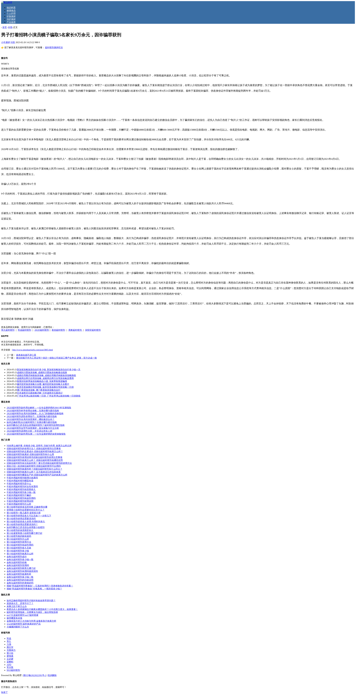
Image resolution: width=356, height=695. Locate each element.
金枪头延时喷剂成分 (17, 556)
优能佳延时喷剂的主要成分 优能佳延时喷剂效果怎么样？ (35, 451)
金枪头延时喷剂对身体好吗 (20, 583)
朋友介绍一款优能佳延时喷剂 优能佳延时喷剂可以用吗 (34, 466)
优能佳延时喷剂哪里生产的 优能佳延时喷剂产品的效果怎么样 (37, 475)
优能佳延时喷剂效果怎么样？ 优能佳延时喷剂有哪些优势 (35, 460)
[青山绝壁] (6, 2)
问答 (10, 27)
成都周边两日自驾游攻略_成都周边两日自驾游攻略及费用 (45, 378)
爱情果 (10, 656)
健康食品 (11, 10)
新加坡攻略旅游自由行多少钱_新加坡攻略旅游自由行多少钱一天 (48, 369)
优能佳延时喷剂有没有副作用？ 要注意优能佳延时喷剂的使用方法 (39, 463)
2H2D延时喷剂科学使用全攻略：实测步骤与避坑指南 (33, 410)
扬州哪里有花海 (14, 618)
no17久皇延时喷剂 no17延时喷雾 (22, 615)
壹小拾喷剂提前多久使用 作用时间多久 (26, 521)
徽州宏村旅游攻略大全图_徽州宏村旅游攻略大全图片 (43, 384)
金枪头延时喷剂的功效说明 (20, 580)
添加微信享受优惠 (10, 68)
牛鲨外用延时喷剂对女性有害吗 (22, 486)
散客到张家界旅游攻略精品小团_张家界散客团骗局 (42, 381)
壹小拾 (10, 653)
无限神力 (11, 650)
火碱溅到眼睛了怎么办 (18, 627)
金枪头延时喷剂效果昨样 (19, 574)
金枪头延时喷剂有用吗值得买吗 (22, 571)
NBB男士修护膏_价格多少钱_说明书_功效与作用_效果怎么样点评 (39, 445)
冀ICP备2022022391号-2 (34, 675)
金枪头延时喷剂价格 (17, 562)
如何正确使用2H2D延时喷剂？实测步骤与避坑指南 (32, 422)
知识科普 (11, 7)
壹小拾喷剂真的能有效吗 (19, 536)
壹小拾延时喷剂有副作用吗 (20, 545)
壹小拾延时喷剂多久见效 (19, 548)
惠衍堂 (10, 647)
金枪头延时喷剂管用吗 (18, 565)
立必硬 (10, 659)
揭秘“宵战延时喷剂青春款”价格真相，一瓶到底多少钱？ (34, 589)
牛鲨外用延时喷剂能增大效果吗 (22, 478)
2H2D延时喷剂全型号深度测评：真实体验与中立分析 (33, 428)
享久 (9, 641)
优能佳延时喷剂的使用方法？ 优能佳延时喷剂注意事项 (34, 448)
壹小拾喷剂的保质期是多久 (20, 530)
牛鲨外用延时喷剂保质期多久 (21, 489)
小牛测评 (5, 42)
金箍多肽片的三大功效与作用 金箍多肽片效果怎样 (31, 621)
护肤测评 (11, 16)
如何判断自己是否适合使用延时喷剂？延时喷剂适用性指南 (36, 425)
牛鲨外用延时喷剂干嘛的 (19, 495)
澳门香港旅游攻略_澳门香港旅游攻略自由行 (38, 390)
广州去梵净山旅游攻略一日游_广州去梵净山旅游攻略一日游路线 (48, 396)
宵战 (9, 638)
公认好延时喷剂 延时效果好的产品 (24, 624)
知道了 (4, 692)
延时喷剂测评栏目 (54, 47)
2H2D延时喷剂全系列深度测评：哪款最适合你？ (31, 419)
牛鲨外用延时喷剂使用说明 (20, 501)
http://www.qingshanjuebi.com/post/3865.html (32, 350)
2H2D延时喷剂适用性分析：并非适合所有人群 (29, 431)
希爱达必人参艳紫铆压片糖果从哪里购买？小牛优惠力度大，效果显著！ (42, 609)
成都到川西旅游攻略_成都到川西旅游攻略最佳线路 (42, 372)
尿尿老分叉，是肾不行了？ (20, 603)
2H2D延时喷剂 (41, 330)
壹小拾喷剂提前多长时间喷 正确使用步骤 (27, 507)
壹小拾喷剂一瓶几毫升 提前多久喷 (24, 513)
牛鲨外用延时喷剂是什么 (19, 483)
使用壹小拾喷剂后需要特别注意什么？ (25, 510)
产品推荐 (11, 22)
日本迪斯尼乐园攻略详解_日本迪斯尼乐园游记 (40, 393)
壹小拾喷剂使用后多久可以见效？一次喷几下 (29, 516)
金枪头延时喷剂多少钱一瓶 (20, 559)
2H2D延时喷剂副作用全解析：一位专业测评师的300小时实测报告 (39, 407)
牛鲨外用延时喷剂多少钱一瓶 (21, 492)
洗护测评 (11, 19)
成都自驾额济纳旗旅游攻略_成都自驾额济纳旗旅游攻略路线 (46, 375)
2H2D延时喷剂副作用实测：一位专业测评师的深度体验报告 (36, 434)
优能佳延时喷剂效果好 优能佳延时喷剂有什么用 (30, 454)
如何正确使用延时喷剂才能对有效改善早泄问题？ (31, 600)
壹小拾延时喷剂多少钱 (18, 551)
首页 (4, 27)
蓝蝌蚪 (10, 662)
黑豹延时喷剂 (75, 330)
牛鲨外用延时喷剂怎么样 (19, 504)
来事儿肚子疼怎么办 (17, 606)
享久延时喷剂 (7, 330)
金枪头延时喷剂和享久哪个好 (21, 568)
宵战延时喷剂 (24, 330)
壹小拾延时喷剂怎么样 (18, 539)
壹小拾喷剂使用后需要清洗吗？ (22, 524)
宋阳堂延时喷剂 (93, 330)
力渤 (9, 644)
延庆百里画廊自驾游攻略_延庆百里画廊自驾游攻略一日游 (45, 387)
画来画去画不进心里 (26, 355)
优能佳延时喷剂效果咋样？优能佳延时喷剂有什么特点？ (34, 469)
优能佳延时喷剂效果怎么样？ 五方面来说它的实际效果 (34, 472)
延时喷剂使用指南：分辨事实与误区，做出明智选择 (32, 612)
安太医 (10, 667)
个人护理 (11, 13)
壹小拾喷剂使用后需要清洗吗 (21, 518)
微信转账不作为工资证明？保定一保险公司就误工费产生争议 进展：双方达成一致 (56, 358)
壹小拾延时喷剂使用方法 (19, 542)
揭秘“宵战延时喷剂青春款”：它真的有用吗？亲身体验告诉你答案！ (40, 586)
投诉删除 (52, 675)
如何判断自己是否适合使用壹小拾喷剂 (25, 527)
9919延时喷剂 (13, 670)
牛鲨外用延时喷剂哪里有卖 (20, 480)
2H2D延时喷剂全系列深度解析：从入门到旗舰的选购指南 (35, 413)
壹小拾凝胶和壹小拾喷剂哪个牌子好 (24, 533)
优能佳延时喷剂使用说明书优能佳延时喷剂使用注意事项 (34, 457)
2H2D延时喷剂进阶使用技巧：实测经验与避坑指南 (32, 416)
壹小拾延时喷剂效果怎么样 (20, 553)
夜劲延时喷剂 (58, 330)
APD (9, 664)
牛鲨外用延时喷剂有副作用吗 (21, 498)
